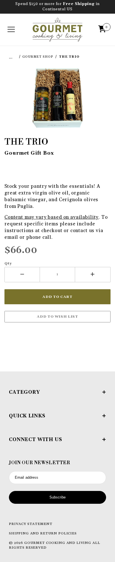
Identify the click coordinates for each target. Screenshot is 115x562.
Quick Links (27, 416)
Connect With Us (35, 440)
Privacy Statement (30, 524)
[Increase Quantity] (93, 274)
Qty (8, 263)
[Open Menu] (11, 30)
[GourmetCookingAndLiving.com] (58, 29)
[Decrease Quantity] (22, 274)
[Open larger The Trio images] (57, 97)
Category (24, 392)
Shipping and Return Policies (43, 533)
